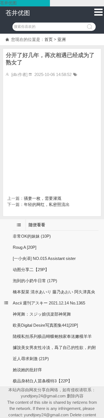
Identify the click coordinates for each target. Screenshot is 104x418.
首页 (48, 39)
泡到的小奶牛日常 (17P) (35, 280)
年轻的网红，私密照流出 (47, 204)
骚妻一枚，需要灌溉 (42, 198)
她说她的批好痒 (27, 369)
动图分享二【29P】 (31, 269)
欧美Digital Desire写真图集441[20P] (45, 325)
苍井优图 (18, 12)
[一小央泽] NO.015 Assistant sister (44, 258)
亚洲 (61, 39)
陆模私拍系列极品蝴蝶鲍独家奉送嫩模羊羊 (52, 336)
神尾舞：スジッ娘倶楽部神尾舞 (42, 314)
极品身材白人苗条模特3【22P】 (42, 380)
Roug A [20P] (24, 247)
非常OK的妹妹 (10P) (32, 236)
